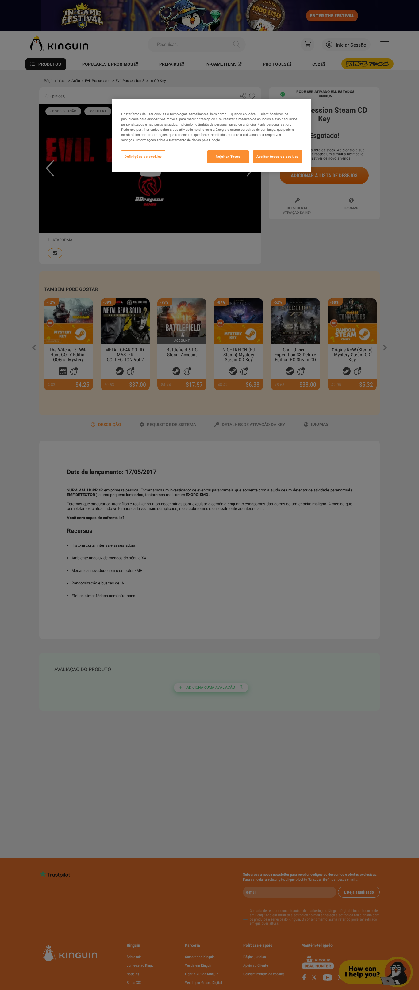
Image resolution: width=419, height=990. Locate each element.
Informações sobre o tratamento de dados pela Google (178, 140)
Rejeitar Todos (228, 156)
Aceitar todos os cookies (277, 156)
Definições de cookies (143, 156)
